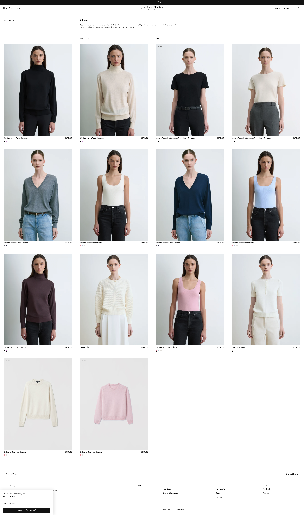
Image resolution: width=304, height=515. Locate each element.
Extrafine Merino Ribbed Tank (91, 243)
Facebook (266, 489)
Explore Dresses (12, 474)
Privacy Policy (180, 509)
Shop (5, 20)
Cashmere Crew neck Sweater (15, 452)
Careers (218, 493)
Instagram (266, 485)
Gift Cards (219, 497)
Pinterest (266, 493)
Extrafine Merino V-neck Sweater (16, 243)
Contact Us (167, 485)
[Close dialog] (51, 492)
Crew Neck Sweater (239, 347)
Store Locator (221, 489)
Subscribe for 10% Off (27, 510)
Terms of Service (167, 509)
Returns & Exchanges (170, 493)
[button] (11, 8)
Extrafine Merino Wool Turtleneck (16, 138)
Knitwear (12, 20)
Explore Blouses (292, 474)
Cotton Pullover (85, 347)
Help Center (167, 489)
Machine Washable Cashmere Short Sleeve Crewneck (175, 138)
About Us (219, 485)
